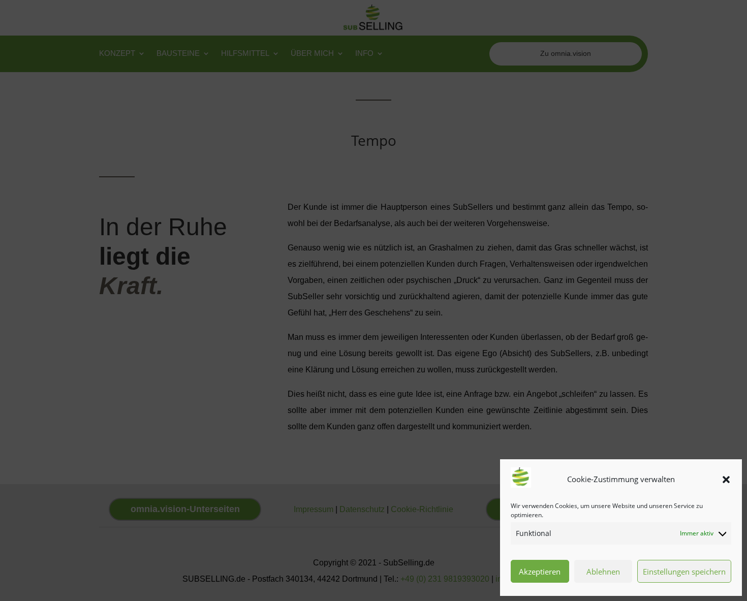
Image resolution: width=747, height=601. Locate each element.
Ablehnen (603, 571)
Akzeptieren (540, 571)
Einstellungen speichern (684, 571)
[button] (726, 480)
